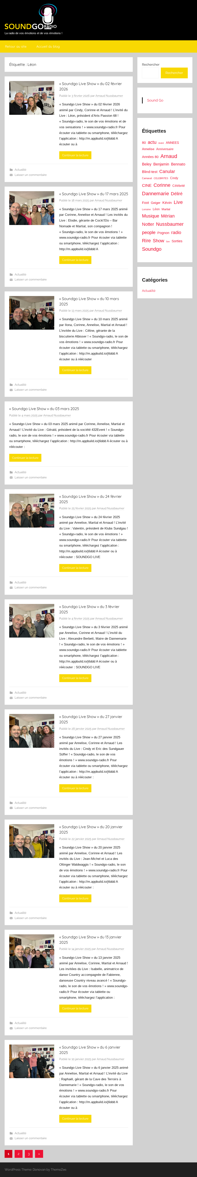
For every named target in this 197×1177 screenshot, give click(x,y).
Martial (166, 209)
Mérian (168, 215)
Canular (167, 171)
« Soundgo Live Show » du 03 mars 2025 (44, 408)
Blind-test (149, 172)
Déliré (177, 193)
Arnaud (168, 156)
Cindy (174, 178)
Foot (145, 203)
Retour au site (16, 46)
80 (144, 143)
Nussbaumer (170, 224)
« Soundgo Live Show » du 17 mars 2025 (93, 193)
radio (176, 232)
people (148, 232)
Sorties (177, 241)
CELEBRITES (161, 178)
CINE (147, 185)
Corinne (162, 185)
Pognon (163, 233)
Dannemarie (155, 193)
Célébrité (178, 185)
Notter (148, 224)
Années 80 (150, 157)
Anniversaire (165, 149)
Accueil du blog (48, 46)
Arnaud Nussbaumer (109, 96)
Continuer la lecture (75, 155)
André (161, 143)
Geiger (155, 203)
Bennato (178, 164)
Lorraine (146, 209)
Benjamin (161, 164)
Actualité (20, 169)
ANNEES (172, 143)
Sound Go (155, 100)
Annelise (148, 149)
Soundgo (151, 249)
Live (178, 202)
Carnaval (147, 178)
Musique (150, 215)
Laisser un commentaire (31, 175)
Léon (156, 209)
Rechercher (150, 64)
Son (168, 241)
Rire (146, 240)
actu (152, 142)
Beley (146, 164)
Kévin (167, 203)
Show (158, 240)
